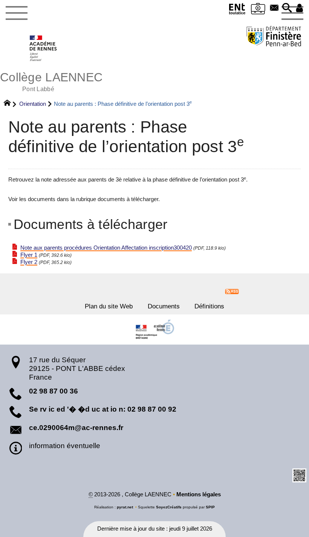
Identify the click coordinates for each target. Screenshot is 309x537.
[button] (287, 8)
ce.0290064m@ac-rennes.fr (76, 428)
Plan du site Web (109, 306)
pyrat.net (125, 507)
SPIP (210, 507)
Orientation (32, 104)
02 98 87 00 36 (53, 391)
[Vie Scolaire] (258, 10)
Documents (164, 306)
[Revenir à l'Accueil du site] (10, 104)
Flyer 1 (28, 255)
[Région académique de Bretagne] (154, 329)
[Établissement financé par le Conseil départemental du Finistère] (274, 37)
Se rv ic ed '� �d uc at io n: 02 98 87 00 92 (102, 409)
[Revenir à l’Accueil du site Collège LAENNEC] (43, 48)
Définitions (209, 306)
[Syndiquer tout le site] (232, 291)
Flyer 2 (28, 262)
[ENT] (237, 10)
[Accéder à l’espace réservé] (299, 8)
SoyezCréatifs (169, 507)
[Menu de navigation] (16, 13)
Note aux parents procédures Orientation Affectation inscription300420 (106, 248)
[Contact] (274, 8)
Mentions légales (198, 494)
